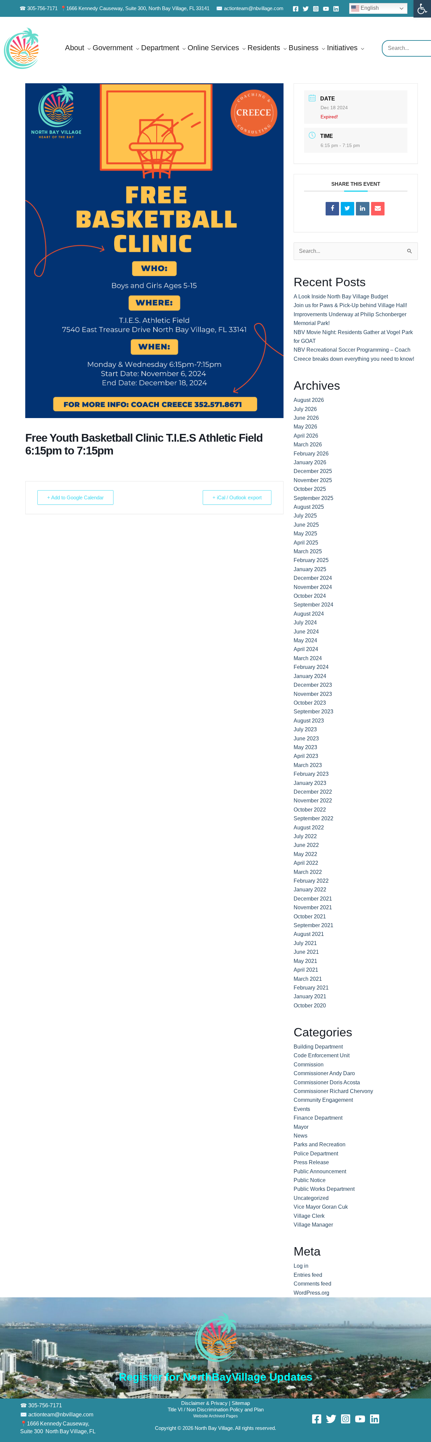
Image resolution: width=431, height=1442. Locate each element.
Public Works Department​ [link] (324, 1189)
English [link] (369, 8)
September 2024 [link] (313, 605)
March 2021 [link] (308, 979)
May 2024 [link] (305, 640)
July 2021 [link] (305, 943)
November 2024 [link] (313, 587)
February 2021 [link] (311, 988)
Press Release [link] (311, 1162)
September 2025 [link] (313, 498)
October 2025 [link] (310, 489)
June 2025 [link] (306, 525)
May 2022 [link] (305, 854)
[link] (422, 9)
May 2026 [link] (305, 427)
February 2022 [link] (311, 881)
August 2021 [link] (309, 934)
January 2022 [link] (310, 889)
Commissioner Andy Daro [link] (324, 1073)
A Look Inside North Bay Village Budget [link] (341, 296)
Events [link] (302, 1109)
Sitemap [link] (241, 1403)
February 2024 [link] (311, 667)
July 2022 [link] (305, 836)
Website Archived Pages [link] (215, 1416)
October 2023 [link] (310, 703)
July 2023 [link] (305, 729)
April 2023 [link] (306, 756)
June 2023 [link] (306, 738)
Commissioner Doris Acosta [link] (327, 1082)
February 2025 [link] (311, 560)
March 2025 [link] (308, 551)
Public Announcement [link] (320, 1171)
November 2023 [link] (313, 694)
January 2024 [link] (310, 676)
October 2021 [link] (310, 916)
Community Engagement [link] (323, 1100)
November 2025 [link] (313, 480)
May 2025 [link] (305, 533)
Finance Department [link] (318, 1118)
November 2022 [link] (313, 800)
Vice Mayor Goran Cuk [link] (321, 1207)
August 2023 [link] (309, 721)
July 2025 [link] (305, 516)
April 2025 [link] (306, 543)
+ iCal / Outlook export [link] (237, 497)
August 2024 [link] (309, 614)
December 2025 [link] (313, 471)
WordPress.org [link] (311, 1293)
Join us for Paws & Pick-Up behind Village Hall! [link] (350, 305)
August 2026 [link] (309, 400)
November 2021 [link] (313, 907)
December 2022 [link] (313, 792)
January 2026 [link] (310, 462)
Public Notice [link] (310, 1180)
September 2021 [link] (313, 925)
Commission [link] (309, 1064)
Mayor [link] (301, 1127)
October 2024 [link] (310, 596)
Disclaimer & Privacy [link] (205, 1403)
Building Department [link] (318, 1047)
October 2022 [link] (310, 810)
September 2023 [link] (313, 711)
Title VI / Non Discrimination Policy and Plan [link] (216, 1409)
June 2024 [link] (306, 632)
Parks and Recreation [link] (319, 1144)
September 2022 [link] (313, 818)
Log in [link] (301, 1266)
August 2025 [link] (309, 507)
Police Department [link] (316, 1153)
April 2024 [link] (306, 649)
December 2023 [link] (313, 685)
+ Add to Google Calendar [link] (75, 497)
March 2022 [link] (308, 872)
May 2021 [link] (305, 961)
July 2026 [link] (305, 409)
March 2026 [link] (308, 444)
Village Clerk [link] (309, 1216)
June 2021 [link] (306, 952)
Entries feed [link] (308, 1275)
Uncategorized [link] (311, 1198)
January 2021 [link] (310, 996)
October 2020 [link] (310, 1005)
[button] (87, 47)
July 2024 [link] (305, 622)
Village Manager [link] (313, 1225)
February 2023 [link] (311, 774)
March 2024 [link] (308, 658)
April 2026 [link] (306, 436)
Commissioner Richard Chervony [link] (333, 1091)
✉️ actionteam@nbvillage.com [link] (250, 8)
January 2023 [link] (310, 783)
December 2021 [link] (313, 899)
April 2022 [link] (306, 863)
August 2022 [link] (309, 827)
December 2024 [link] (313, 578)
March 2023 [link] (308, 765)
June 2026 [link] (306, 418)
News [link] (300, 1136)
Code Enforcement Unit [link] (322, 1055)
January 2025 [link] (310, 569)
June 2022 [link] (306, 845)
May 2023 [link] (305, 747)
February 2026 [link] (311, 454)
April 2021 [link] (306, 970)
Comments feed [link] (312, 1284)
